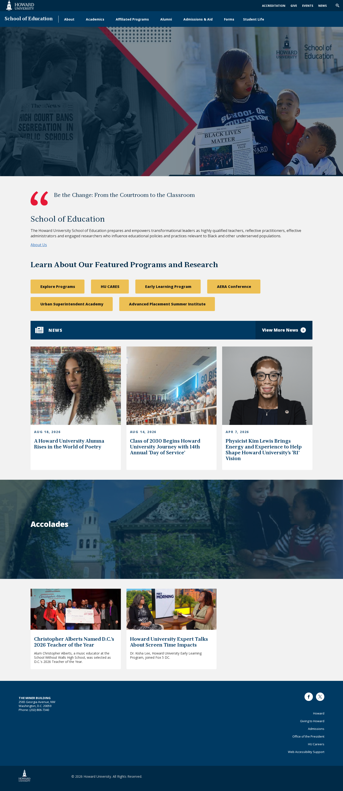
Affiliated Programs (132, 19)
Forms (229, 19)
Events (307, 6)
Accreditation (273, 6)
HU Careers (316, 744)
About (69, 19)
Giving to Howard (312, 721)
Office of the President (308, 736)
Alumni (166, 19)
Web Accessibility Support (306, 752)
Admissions (316, 729)
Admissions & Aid (198, 19)
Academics (95, 19)
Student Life (253, 19)
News (322, 6)
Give (293, 6)
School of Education (29, 19)
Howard (318, 713)
